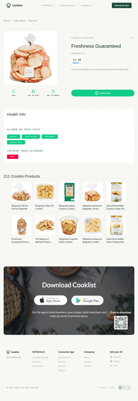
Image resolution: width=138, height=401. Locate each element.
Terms (112, 387)
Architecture (38, 366)
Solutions (36, 361)
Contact (87, 366)
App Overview (64, 357)
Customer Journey (40, 357)
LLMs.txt (92, 387)
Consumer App (66, 5)
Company (85, 5)
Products (62, 361)
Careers (87, 361)
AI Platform (47, 5)
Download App (122, 5)
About (86, 357)
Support (61, 370)
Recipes (61, 366)
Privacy (102, 387)
